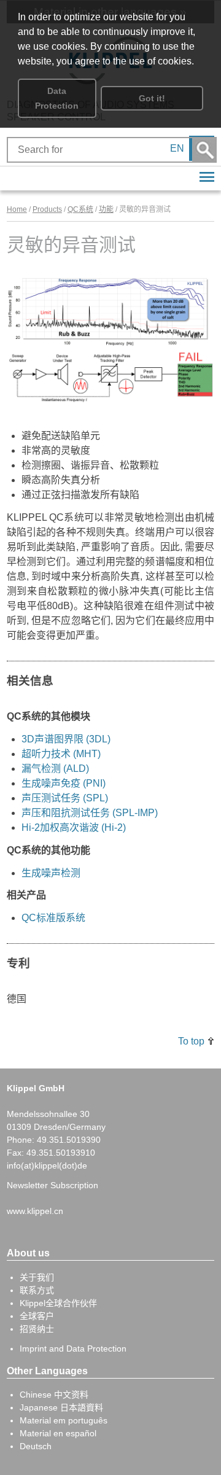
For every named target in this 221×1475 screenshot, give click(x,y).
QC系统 (80, 209)
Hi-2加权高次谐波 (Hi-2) (73, 827)
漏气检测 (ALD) (55, 768)
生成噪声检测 (50, 873)
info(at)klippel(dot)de (47, 1165)
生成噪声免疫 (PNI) (63, 783)
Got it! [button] (152, 98)
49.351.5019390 (69, 1140)
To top (191, 1041)
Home (17, 209)
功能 (106, 209)
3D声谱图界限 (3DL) (65, 739)
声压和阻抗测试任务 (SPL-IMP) (89, 813)
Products (47, 209)
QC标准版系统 (53, 918)
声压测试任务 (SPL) (64, 798)
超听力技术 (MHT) (61, 754)
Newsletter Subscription (52, 1185)
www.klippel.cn (35, 1211)
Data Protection (57, 98)
